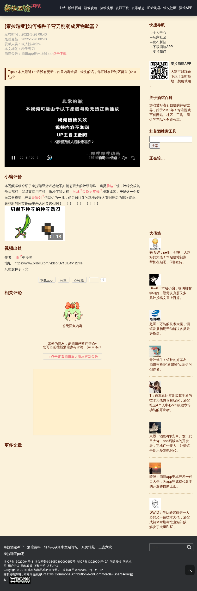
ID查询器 (154, 7)
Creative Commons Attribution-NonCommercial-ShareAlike (85, 574)
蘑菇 (109, 185)
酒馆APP (185, 7)
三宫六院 (105, 546)
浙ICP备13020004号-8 (18, 561)
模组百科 (74, 7)
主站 (62, 7)
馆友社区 (170, 7)
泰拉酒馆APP (181, 63)
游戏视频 (106, 7)
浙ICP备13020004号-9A (92, 561)
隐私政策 (26, 565)
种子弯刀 (28, 48)
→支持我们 (157, 51)
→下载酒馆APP (161, 46)
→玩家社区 (157, 37)
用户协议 (13, 565)
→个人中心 (157, 32)
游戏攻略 (90, 7)
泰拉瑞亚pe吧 (14, 553)
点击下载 (60, 53)
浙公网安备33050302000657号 (55, 561)
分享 (63, 280)
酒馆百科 (34, 546)
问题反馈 (115, 561)
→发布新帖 (157, 41)
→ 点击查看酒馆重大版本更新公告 (72, 356)
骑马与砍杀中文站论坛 (61, 546)
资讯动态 (138, 7)
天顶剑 (36, 197)
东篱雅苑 (88, 546)
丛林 (76, 191)
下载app (46, 280)
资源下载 (122, 7)
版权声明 (39, 565)
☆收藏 (79, 280)
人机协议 (52, 565)
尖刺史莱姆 (90, 191)
